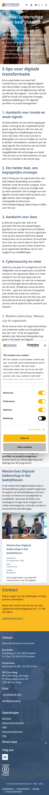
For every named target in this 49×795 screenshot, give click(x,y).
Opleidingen (7, 788)
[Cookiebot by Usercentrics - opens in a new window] (29, 345)
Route (5, 688)
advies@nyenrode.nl (12, 618)
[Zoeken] (27, 5)
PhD (4, 736)
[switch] (42, 401)
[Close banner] (45, 345)
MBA (4, 727)
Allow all (24, 438)
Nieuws (36, 788)
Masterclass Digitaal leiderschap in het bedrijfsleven (19, 549)
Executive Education (12, 731)
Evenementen (23, 788)
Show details (34, 429)
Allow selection (24, 447)
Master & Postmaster (13, 722)
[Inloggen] (31, 5)
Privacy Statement (13, 791)
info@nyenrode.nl (11, 700)
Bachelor (6, 718)
